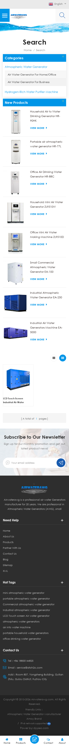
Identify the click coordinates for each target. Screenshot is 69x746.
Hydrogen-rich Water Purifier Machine (31, 92)
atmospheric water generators (21, 621)
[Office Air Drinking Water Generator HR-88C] (15, 182)
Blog (5, 559)
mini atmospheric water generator (23, 592)
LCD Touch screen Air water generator (26, 615)
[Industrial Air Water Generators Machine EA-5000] (15, 333)
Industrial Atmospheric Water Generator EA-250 (46, 295)
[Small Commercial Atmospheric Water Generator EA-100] (15, 273)
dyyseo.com (41, 728)
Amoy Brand (34, 718)
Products (8, 542)
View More (37, 127)
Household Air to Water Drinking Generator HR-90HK (45, 116)
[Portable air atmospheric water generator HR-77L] (15, 152)
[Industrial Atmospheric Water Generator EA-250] (15, 303)
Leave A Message (34, 739)
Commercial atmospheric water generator (28, 604)
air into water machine (16, 627)
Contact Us (9, 553)
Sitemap (8, 565)
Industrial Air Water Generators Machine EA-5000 (46, 327)
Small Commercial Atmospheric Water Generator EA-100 (42, 267)
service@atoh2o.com (29, 667)
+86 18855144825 (23, 660)
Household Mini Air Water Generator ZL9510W (46, 204)
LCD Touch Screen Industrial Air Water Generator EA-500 (13, 400)
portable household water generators (25, 633)
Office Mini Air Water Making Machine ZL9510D (47, 234)
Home (28, 50)
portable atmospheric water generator (26, 598)
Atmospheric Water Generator (26, 66)
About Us (8, 536)
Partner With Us (12, 547)
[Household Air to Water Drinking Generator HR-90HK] (15, 121)
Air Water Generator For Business (28, 82)
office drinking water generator (22, 638)
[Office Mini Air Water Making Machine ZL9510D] (15, 242)
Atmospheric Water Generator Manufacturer (34, 714)
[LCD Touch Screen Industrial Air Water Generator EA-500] (18, 379)
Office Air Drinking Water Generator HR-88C (46, 174)
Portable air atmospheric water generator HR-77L (46, 144)
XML (5, 570)
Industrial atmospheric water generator (26, 610)
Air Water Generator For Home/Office (32, 74)
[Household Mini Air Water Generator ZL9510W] (15, 212)
